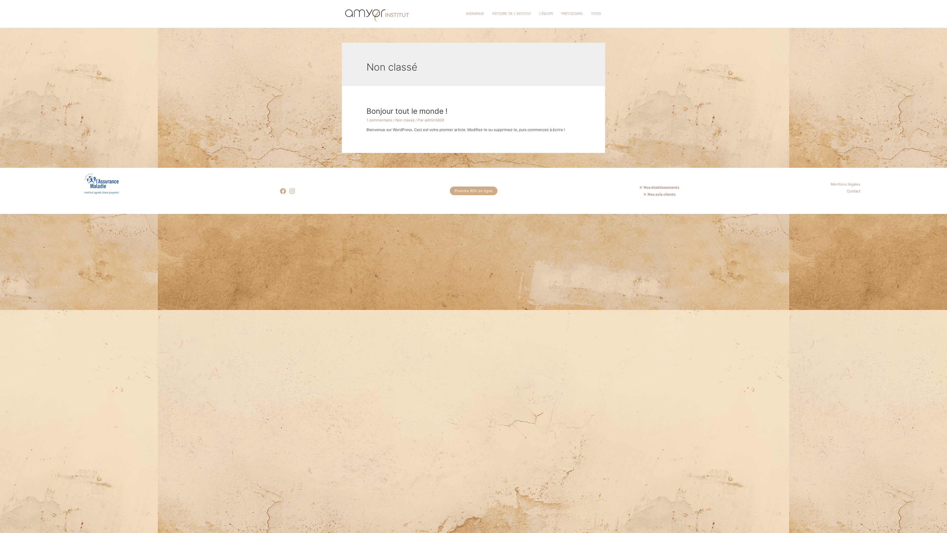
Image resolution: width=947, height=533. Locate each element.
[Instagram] (292, 191)
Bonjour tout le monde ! (406, 111)
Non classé (405, 120)
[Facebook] (283, 191)
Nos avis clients (661, 194)
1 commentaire (379, 120)
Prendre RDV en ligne (473, 191)
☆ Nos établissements (659, 187)
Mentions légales (845, 184)
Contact (853, 191)
